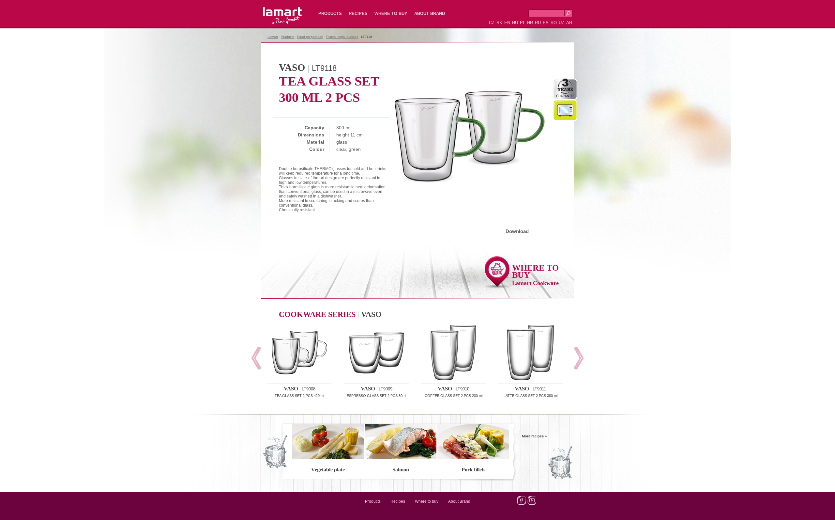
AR (569, 22)
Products (330, 13)
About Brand (429, 13)
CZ (491, 22)
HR (530, 22)
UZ (561, 22)
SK (499, 22)
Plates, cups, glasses (342, 37)
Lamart (276, 11)
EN (507, 22)
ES (546, 22)
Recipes (358, 13)
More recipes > (534, 436)
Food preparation (310, 37)
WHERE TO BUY (535, 274)
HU (515, 22)
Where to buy (390, 13)
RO (554, 22)
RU (538, 22)
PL (522, 22)
